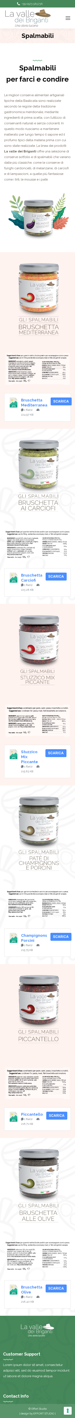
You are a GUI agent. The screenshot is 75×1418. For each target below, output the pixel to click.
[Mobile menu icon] (68, 18)
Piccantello (32, 1114)
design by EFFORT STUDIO (38, 1413)
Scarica (61, 401)
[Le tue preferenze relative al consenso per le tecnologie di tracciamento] (68, 1411)
